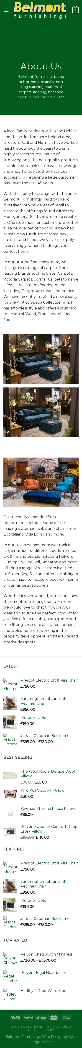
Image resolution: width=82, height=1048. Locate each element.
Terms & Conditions (26, 1026)
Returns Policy (41, 1030)
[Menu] (6, 10)
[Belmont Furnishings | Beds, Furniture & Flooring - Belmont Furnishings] (40, 10)
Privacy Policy (59, 1026)
